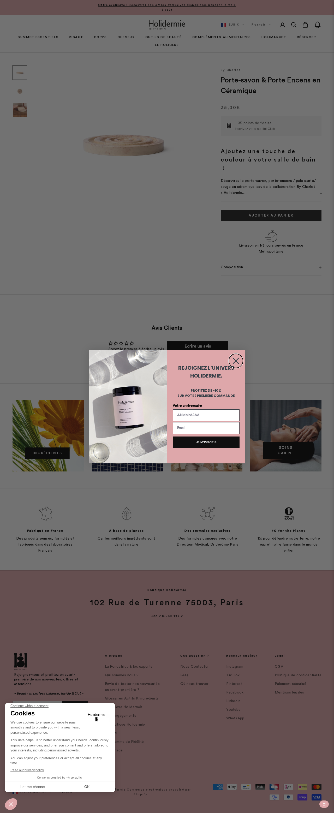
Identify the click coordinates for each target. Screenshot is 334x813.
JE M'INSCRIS (206, 442)
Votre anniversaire (187, 405)
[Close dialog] (236, 361)
